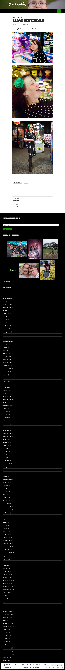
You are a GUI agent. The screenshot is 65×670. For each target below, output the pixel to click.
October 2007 (7, 660)
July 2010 (5, 559)
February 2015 (6, 390)
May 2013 (5, 454)
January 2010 (6, 577)
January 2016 (6, 356)
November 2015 (7, 362)
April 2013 (5, 457)
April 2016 (5, 350)
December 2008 (7, 617)
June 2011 (5, 525)
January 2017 (6, 332)
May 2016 (5, 347)
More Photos (6, 281)
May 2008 (5, 638)
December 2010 (7, 543)
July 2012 (5, 485)
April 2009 (5, 605)
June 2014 (5, 414)
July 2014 (5, 411)
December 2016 (7, 335)
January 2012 (6, 503)
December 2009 (7, 580)
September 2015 (7, 368)
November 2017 (7, 307)
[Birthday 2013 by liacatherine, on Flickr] (32, 47)
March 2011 (6, 534)
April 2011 (5, 531)
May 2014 (5, 417)
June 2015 (5, 378)
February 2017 (6, 329)
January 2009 (6, 614)
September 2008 (7, 626)
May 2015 (5, 381)
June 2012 (5, 488)
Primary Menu (63, 11)
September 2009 (7, 589)
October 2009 (7, 586)
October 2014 (6, 402)
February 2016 (6, 353)
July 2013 (5, 448)
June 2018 (5, 301)
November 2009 (7, 583)
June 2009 (6, 599)
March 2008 (6, 645)
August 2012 (6, 482)
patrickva (25, 24)
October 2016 (6, 338)
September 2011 (7, 516)
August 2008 (6, 629)
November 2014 (7, 399)
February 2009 (7, 611)
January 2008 (6, 651)
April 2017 (5, 322)
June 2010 (5, 562)
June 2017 (5, 316)
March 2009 (6, 608)
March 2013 (6, 460)
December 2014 (7, 396)
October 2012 (6, 476)
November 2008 (7, 620)
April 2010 (5, 568)
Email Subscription (11, 218)
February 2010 (6, 574)
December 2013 (7, 433)
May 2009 (5, 602)
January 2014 (6, 430)
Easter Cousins (17, 205)
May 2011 (5, 528)
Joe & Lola (16, 199)
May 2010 (5, 565)
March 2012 (6, 497)
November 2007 (7, 657)
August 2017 (6, 313)
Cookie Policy (37, 667)
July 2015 (5, 375)
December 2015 (7, 359)
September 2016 (7, 341)
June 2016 (5, 344)
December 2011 (7, 506)
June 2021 (5, 292)
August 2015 (6, 371)
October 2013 (6, 439)
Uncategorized (17, 17)
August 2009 (6, 592)
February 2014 (6, 427)
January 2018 (6, 304)
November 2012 (7, 473)
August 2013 (6, 445)
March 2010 (6, 571)
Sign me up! (7, 229)
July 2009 (5, 595)
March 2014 (6, 424)
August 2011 (6, 519)
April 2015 (5, 384)
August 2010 (6, 556)
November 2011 (7, 510)
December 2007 (7, 654)
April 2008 (5, 641)
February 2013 (6, 464)
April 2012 (5, 494)
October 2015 (6, 365)
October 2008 (7, 623)
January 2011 (6, 540)
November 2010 (7, 546)
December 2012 (7, 470)
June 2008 (6, 635)
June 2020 (6, 295)
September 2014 (7, 405)
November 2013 (7, 436)
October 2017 (6, 310)
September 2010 (7, 552)
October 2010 (6, 549)
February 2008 (7, 648)
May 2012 (5, 491)
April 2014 (5, 421)
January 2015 (6, 393)
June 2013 (5, 451)
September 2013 (7, 442)
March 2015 (6, 387)
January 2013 (6, 467)
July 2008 (5, 632)
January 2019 (6, 298)
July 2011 (5, 522)
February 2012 (6, 500)
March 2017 (6, 325)
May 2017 (5, 319)
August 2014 (6, 408)
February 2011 (6, 537)
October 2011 (6, 513)
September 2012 (7, 479)
